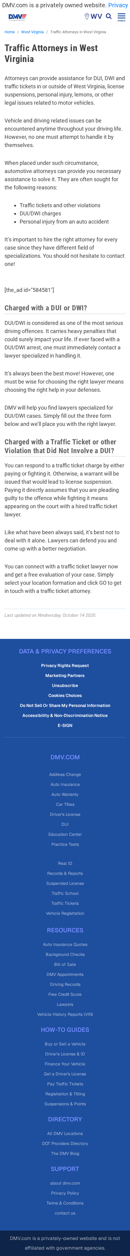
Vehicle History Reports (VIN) (65, 1014)
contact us (65, 1213)
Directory (65, 1119)
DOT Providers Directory (65, 1143)
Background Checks (65, 954)
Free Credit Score (65, 994)
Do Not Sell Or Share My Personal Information (65, 705)
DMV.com (65, 757)
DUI (65, 824)
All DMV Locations (65, 1133)
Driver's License (65, 814)
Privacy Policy (65, 1193)
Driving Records (65, 984)
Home (10, 32)
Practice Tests (65, 844)
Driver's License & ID (65, 1054)
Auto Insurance (65, 784)
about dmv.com (65, 1183)
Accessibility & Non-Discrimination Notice (65, 715)
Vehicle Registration (65, 913)
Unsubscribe (65, 685)
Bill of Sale (65, 964)
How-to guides (65, 1030)
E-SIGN (65, 725)
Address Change (65, 774)
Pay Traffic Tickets (65, 1084)
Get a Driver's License (65, 1074)
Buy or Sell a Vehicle (65, 1044)
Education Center (65, 834)
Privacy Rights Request (65, 665)
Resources (65, 930)
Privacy (118, 5)
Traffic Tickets (65, 903)
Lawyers (65, 1004)
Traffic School (65, 893)
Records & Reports (65, 873)
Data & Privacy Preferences (65, 651)
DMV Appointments (65, 974)
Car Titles (65, 804)
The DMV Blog (65, 1153)
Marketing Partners (65, 675)
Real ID (65, 863)
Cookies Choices (65, 695)
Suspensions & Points (65, 1104)
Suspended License (65, 883)
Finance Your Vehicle (65, 1064)
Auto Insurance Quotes (65, 944)
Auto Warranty (65, 794)
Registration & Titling (65, 1094)
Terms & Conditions (65, 1203)
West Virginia (32, 32)
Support (65, 1169)
